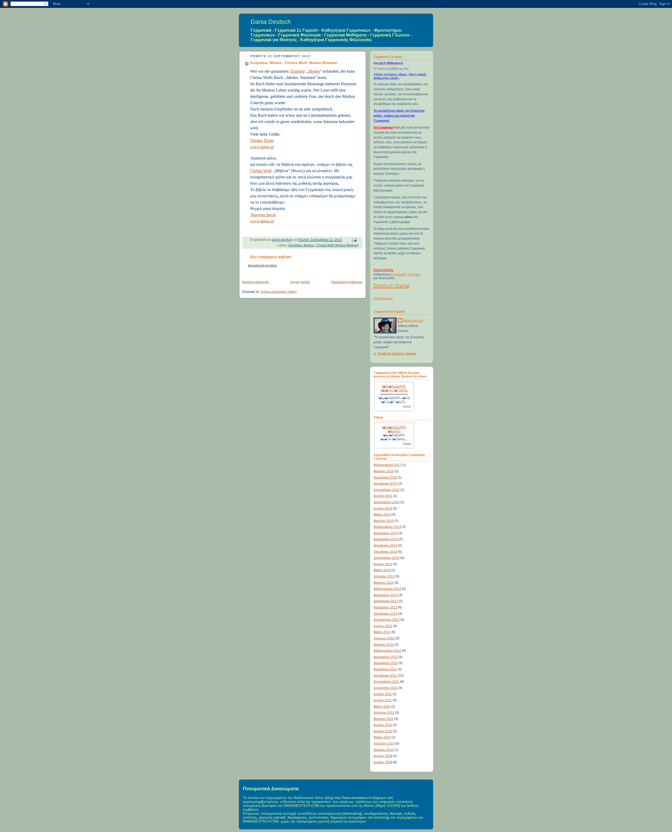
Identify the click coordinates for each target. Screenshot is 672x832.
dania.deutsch (413, 320)
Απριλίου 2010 (384, 743)
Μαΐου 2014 (382, 514)
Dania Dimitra (383, 270)
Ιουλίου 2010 (383, 725)
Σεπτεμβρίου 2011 (386, 681)
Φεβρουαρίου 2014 (387, 527)
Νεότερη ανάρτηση (255, 282)
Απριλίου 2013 (384, 576)
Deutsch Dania (391, 285)
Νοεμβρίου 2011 (385, 669)
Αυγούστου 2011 (385, 688)
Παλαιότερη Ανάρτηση (347, 282)
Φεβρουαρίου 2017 (387, 465)
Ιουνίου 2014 (383, 508)
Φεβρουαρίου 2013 (387, 589)
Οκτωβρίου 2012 (385, 614)
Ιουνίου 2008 (383, 762)
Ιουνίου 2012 (383, 626)
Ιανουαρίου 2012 (386, 657)
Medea (314, 71)
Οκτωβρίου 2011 (385, 675)
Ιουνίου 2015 (383, 496)
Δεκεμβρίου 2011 (386, 663)
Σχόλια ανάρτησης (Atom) (279, 292)
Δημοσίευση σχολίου (262, 265)
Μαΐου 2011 (382, 706)
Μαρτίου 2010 (384, 750)
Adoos (407, 406)
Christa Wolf (260, 170)
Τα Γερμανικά (383, 127)
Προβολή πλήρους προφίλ (397, 354)
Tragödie (297, 71)
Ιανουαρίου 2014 (386, 533)
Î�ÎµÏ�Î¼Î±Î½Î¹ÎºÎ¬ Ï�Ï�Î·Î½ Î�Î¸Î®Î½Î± (394, 388)
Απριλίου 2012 (384, 638)
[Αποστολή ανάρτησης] (354, 240)
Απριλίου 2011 (384, 712)
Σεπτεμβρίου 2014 (387, 502)
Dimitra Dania (262, 140)
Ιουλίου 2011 (383, 694)
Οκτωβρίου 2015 (385, 483)
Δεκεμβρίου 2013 (386, 539)
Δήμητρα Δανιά (263, 215)
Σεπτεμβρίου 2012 (387, 620)
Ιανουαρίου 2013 (386, 595)
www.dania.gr (262, 147)
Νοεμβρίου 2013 (385, 545)
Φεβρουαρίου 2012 (387, 651)
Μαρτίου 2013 (384, 583)
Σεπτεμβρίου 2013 (387, 558)
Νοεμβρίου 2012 (385, 607)
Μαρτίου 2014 (384, 521)
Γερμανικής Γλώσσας (405, 274)
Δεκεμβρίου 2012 (386, 601)
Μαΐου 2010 (382, 737)
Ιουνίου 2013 (383, 564)
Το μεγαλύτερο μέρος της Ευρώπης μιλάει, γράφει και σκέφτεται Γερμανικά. (399, 115)
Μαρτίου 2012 (384, 644)
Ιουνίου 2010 (383, 731)
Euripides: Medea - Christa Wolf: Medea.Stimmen (323, 245)
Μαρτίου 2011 (383, 719)
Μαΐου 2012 (382, 632)
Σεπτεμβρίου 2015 (387, 490)
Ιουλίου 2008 (383, 756)
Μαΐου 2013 (382, 570)
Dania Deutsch (271, 21)
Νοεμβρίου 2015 (385, 477)
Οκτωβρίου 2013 (385, 552)
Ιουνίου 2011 (383, 700)
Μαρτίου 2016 (384, 471)
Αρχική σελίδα (300, 282)
